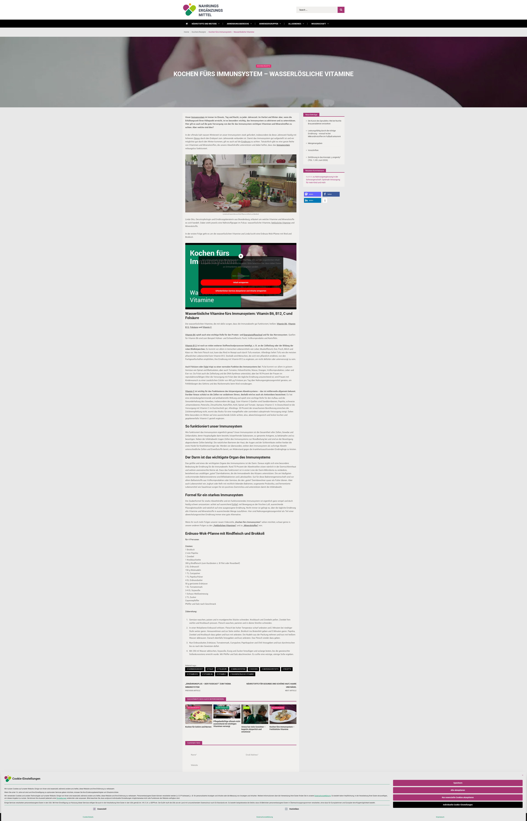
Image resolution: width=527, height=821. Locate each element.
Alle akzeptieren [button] (458, 790)
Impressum (440, 817)
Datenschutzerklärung (322, 796)
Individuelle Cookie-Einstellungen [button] (458, 805)
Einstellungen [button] (62, 798)
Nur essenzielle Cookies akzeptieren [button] (458, 797)
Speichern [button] (457, 783)
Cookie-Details (88, 817)
